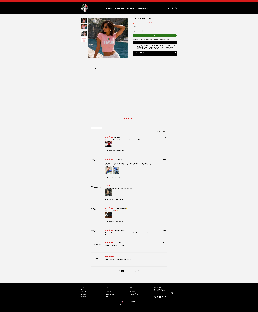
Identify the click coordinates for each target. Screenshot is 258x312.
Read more (112, 166)
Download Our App (134, 294)
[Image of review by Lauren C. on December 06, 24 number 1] (108, 170)
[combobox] (162, 131)
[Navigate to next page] (138, 271)
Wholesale (132, 291)
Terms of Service (128, 304)
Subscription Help (110, 294)
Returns (107, 296)
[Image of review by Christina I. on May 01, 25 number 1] (108, 144)
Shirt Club (131, 8)
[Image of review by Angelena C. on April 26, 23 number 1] (108, 215)
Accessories (119, 8)
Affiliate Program (134, 293)
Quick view (92, 94)
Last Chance (142, 8)
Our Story (132, 289)
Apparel (109, 8)
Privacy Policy (121, 304)
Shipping (108, 289)
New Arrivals (84, 291)
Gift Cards (83, 296)
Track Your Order (109, 293)
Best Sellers (84, 289)
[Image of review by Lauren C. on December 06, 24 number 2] (116, 170)
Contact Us (108, 291)
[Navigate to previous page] (119, 271)
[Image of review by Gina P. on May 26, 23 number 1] (108, 192)
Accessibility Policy (136, 304)
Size (134, 29)
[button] (155, 42)
